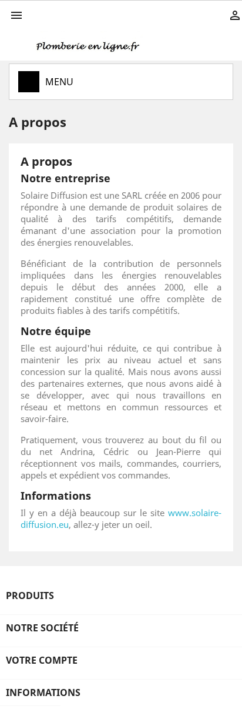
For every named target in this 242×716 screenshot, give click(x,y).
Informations (43, 692)
